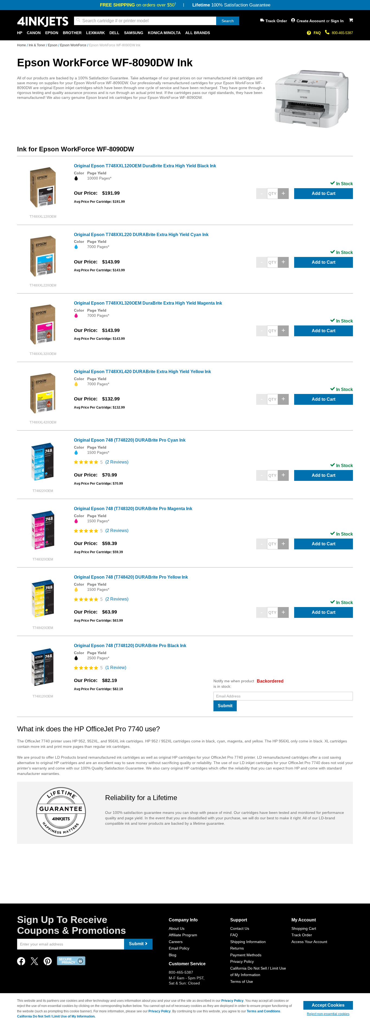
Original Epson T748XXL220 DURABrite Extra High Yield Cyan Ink (141, 234)
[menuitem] (19, 32)
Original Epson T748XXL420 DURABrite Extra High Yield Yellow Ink (142, 371)
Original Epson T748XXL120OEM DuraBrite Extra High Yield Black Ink (145, 166)
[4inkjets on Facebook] (21, 962)
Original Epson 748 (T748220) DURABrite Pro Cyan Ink (130, 440)
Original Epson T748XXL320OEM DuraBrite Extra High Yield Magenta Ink (148, 303)
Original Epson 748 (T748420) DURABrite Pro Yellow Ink (131, 577)
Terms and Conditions (263, 1011)
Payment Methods (245, 955)
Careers (176, 942)
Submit (225, 705)
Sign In (337, 21)
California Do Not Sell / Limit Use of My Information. (56, 1016)
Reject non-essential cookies (328, 1014)
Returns (237, 948)
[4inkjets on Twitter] (34, 962)
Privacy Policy (242, 961)
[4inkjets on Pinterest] (48, 962)
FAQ (317, 33)
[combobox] (156, 21)
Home (22, 45)
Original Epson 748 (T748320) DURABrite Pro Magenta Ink (133, 508)
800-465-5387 (342, 33)
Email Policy (179, 948)
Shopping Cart (303, 928)
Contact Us (239, 928)
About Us (176, 928)
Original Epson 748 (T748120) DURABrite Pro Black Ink (130, 645)
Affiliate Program (183, 935)
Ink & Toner (37, 45)
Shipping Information (248, 942)
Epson (53, 45)
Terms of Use (241, 981)
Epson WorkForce (73, 45)
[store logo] (43, 22)
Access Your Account (309, 942)
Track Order (276, 21)
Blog (172, 955)
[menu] (185, 32)
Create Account (311, 21)
